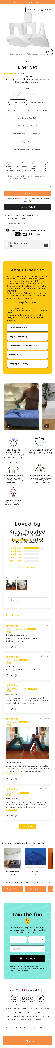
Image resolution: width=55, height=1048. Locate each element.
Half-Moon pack (19, 134)
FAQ (36, 1009)
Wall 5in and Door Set (27, 118)
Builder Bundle (37, 102)
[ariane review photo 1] (27, 743)
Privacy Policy (26, 1020)
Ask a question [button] (27, 567)
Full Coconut (18, 94)
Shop (27, 1005)
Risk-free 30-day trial (15, 1016)
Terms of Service (27, 1023)
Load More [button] (27, 826)
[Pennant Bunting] (12, 858)
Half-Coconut (35, 94)
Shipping (18, 82)
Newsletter (12, 1020)
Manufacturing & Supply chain (19, 1009)
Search (19, 1005)
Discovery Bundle (14, 110)
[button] (10, 73)
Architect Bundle (18, 102)
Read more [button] (11, 773)
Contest (37, 1012)
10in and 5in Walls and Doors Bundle (27, 126)
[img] (12, 625)
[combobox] (12, 882)
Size (28, 88)
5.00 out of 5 (34, 540)
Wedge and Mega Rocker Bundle (27, 149)
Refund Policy (41, 1020)
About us (35, 1005)
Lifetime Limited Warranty (9, 168)
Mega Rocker (27, 142)
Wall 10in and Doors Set (37, 110)
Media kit (45, 1009)
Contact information (23, 1012)
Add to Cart (12, 889)
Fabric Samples (19, 243)
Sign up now (27, 958)
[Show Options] (42, 939)
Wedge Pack (36, 134)
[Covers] (35, 858)
